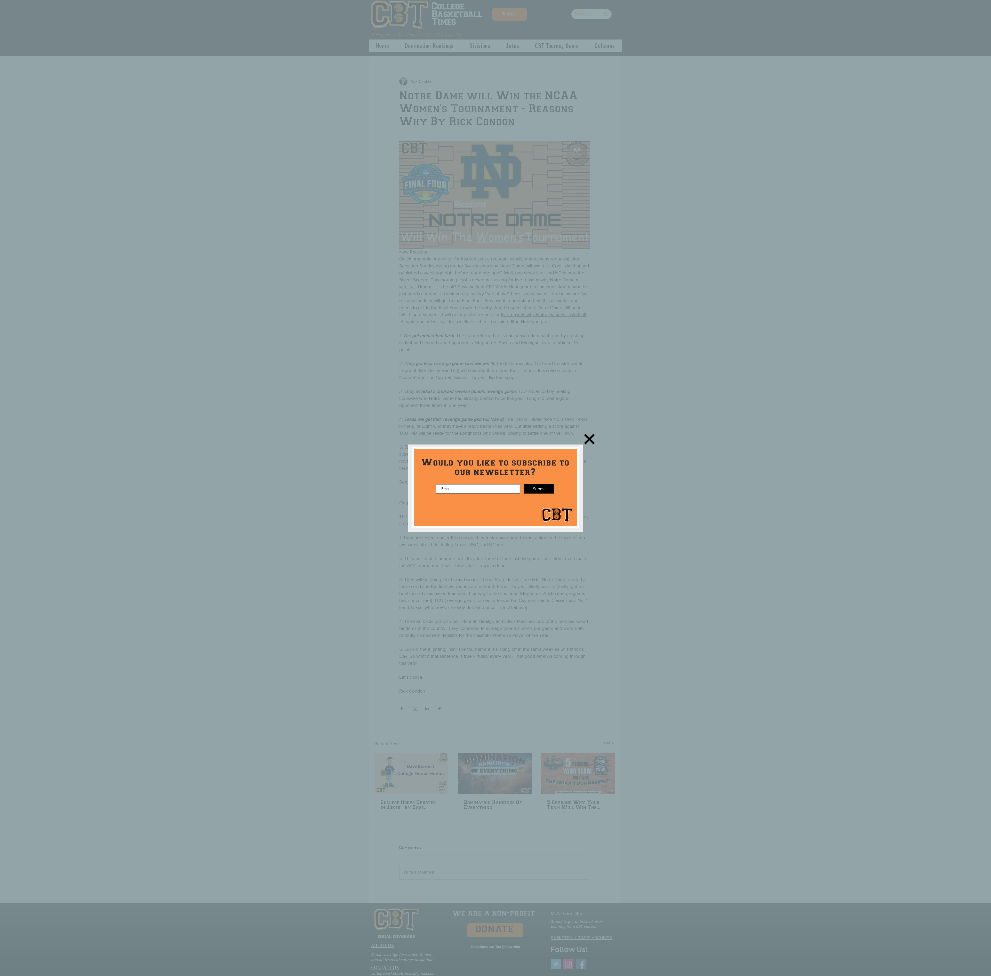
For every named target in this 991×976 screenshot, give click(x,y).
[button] (589, 439)
